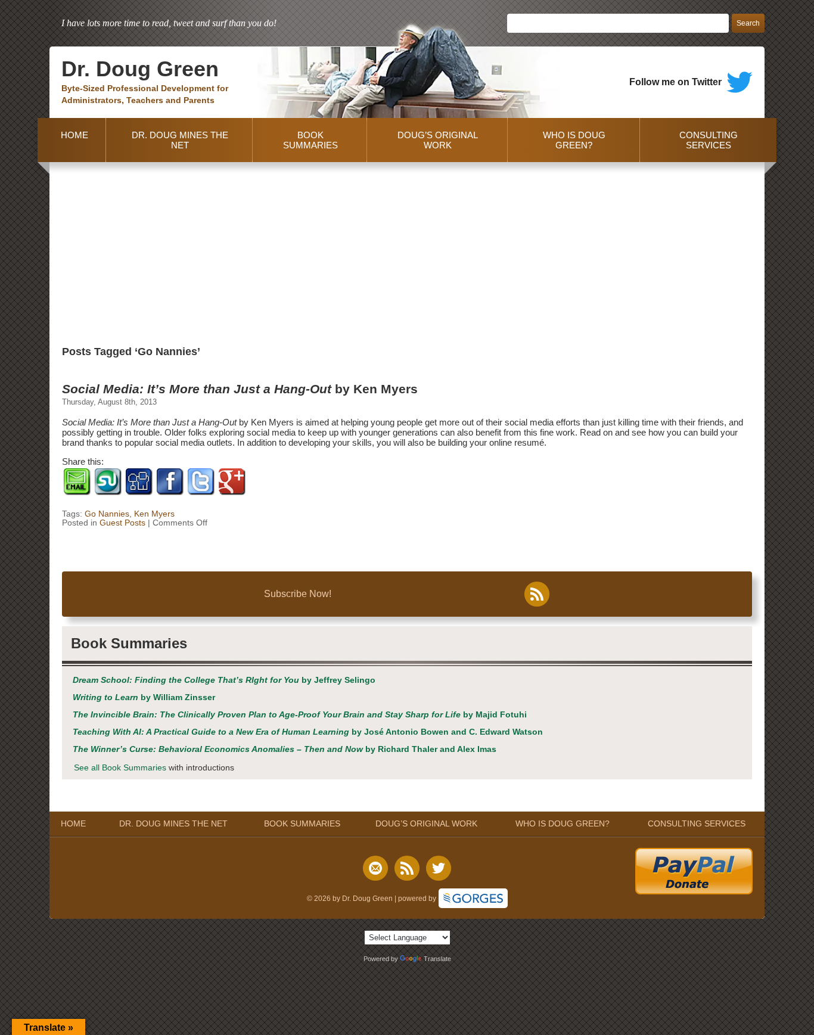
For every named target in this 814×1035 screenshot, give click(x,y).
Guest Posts (122, 522)
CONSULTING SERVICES (708, 140)
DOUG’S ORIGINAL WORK (437, 140)
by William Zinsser (144, 697)
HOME (72, 140)
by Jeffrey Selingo (224, 680)
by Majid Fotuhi (300, 714)
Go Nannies (107, 513)
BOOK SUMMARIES (310, 140)
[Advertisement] (407, 251)
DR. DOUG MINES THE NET (180, 140)
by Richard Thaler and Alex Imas (284, 749)
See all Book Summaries (120, 767)
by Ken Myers (240, 389)
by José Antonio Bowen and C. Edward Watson (308, 732)
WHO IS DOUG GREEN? (574, 140)
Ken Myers (154, 513)
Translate (437, 958)
